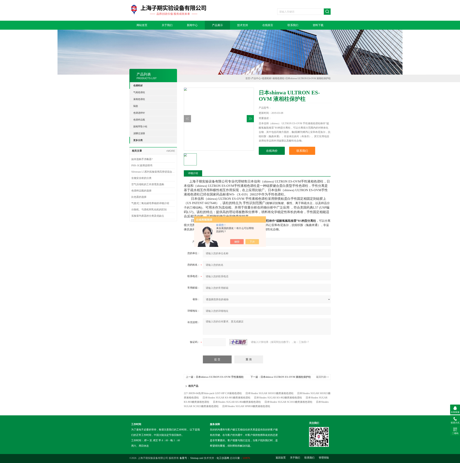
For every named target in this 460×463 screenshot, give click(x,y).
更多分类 (138, 140)
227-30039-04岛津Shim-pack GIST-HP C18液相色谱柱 (213, 393)
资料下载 (318, 25)
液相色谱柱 (139, 99)
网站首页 (142, 25)
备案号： (185, 458)
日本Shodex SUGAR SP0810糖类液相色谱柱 (246, 406)
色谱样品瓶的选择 (141, 190)
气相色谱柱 (139, 92)
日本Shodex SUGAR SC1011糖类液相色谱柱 (288, 402)
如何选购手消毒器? (142, 159)
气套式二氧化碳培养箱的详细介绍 (150, 203)
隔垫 (135, 106)
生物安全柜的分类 (141, 178)
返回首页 (281, 457)
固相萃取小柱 (140, 126)
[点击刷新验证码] (238, 342)
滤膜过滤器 (139, 133)
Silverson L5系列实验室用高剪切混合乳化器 (153, 171)
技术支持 (242, 25)
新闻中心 (192, 25)
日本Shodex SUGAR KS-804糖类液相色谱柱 (237, 402)
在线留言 (267, 25)
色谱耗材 (138, 85)
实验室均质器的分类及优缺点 (147, 216)
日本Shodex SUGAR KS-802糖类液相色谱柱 (278, 397)
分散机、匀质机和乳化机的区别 (149, 209)
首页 (247, 78)
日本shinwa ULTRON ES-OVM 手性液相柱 (220, 377)
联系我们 (293, 25)
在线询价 (272, 150)
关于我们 (167, 25)
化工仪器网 (223, 458)
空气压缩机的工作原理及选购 (147, 184)
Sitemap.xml (196, 458)
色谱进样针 (139, 112)
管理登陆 (324, 457)
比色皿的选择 (138, 197)
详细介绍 (193, 173)
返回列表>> (322, 377)
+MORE (170, 150)
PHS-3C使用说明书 (141, 165)
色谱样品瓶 (139, 119)
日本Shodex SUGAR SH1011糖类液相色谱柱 (269, 393)
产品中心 (256, 78)
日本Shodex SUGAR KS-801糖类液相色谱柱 (226, 397)
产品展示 (217, 25)
